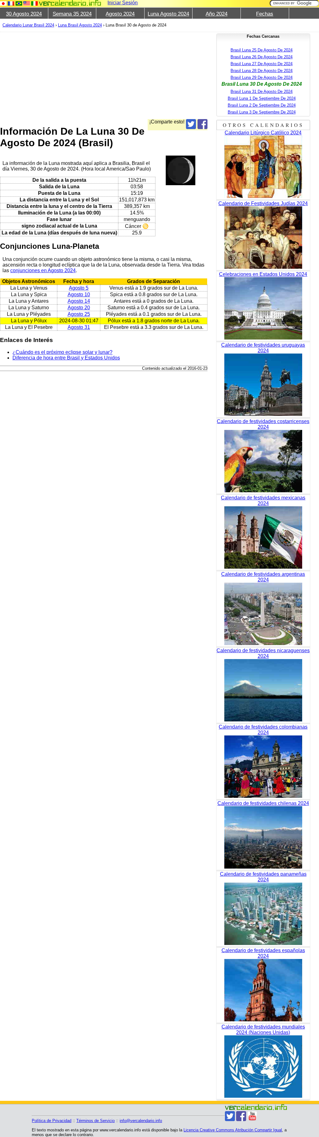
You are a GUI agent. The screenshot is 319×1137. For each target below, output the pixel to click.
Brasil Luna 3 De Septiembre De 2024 (262, 112)
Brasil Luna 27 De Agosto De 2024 (262, 63)
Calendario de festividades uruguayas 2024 (263, 347)
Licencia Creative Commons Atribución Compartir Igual (232, 1130)
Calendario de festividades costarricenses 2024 (263, 424)
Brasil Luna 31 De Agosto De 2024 (262, 91)
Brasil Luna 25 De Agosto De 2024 (262, 50)
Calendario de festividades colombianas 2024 (263, 729)
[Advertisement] (103, 75)
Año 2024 (216, 14)
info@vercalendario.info (141, 1120)
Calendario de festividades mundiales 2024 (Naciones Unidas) (263, 1029)
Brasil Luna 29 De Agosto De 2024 (262, 77)
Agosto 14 (79, 301)
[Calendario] (70, 3)
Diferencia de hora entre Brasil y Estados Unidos (66, 357)
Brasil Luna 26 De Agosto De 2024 (262, 57)
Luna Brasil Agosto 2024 (80, 25)
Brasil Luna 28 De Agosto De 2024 (262, 70)
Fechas (264, 14)
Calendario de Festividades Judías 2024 (263, 203)
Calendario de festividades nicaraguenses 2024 (263, 653)
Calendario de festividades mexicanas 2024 (263, 500)
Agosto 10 (79, 294)
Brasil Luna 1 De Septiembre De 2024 (262, 98)
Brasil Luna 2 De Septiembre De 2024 (262, 105)
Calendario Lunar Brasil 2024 (28, 25)
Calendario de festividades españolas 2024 (263, 953)
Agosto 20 (79, 307)
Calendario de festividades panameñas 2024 (263, 876)
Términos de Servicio (95, 1120)
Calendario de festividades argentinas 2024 (263, 576)
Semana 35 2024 (72, 14)
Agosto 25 (79, 314)
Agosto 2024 (120, 14)
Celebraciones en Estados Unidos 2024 (263, 274)
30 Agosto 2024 (24, 14)
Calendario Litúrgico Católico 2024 (263, 132)
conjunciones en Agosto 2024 (43, 270)
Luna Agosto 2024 (168, 14)
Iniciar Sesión (122, 2)
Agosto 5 (78, 288)
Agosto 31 (79, 327)
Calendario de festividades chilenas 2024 (263, 803)
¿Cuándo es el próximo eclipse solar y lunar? (62, 352)
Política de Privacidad (51, 1120)
